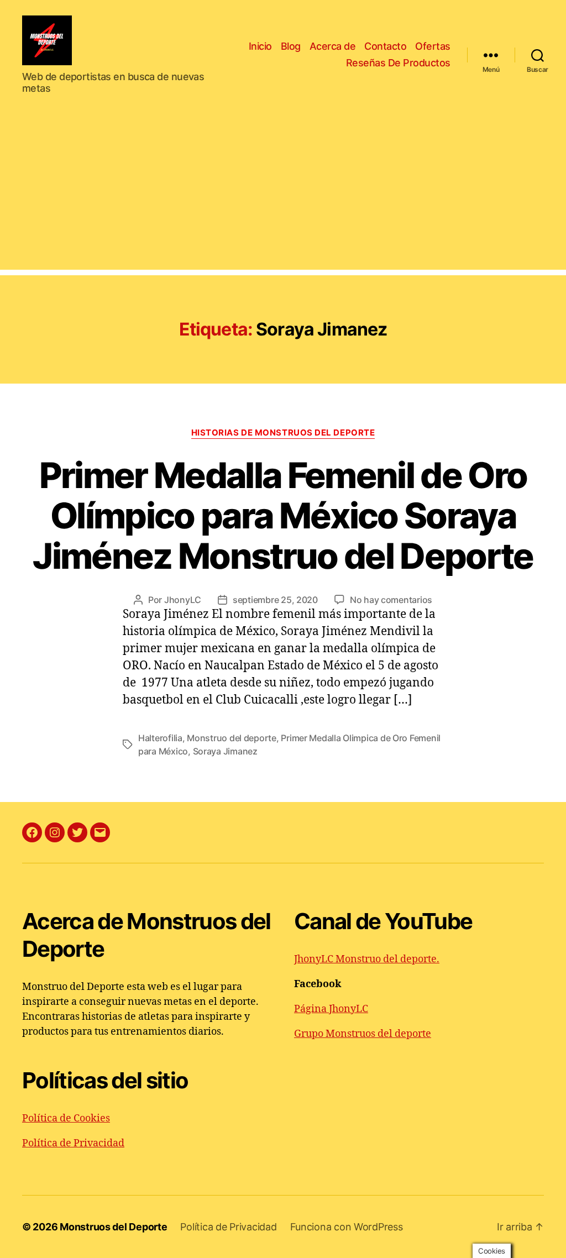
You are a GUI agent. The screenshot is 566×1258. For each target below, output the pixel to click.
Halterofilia (160, 737)
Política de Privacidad (73, 1143)
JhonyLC (182, 599)
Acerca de (333, 46)
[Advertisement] (283, 192)
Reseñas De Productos (398, 63)
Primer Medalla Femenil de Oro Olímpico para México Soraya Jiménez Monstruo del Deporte (283, 515)
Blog (291, 46)
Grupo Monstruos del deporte (362, 1034)
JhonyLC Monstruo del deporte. (366, 959)
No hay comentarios (391, 599)
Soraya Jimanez (225, 751)
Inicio (260, 46)
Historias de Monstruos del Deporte (283, 433)
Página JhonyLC (331, 1009)
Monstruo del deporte (231, 737)
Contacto (385, 46)
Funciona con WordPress (346, 1227)
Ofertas (432, 46)
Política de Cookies (66, 1118)
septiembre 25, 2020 (275, 599)
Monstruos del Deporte (113, 1227)
